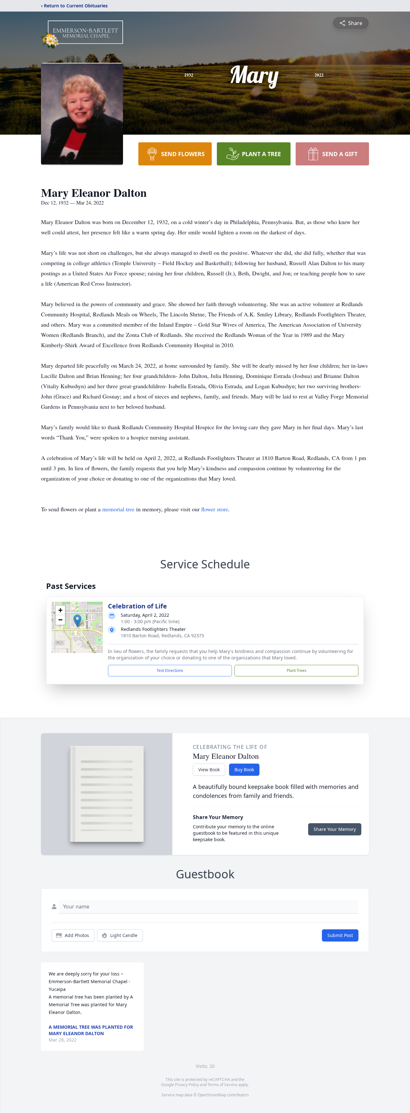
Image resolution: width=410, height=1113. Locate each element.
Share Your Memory (335, 829)
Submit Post (340, 935)
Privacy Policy (187, 1084)
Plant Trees (297, 670)
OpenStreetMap (212, 1095)
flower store (214, 509)
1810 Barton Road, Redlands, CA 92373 (162, 635)
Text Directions (170, 670)
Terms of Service (222, 1084)
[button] (77, 620)
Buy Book (244, 769)
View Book (209, 769)
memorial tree (118, 509)
